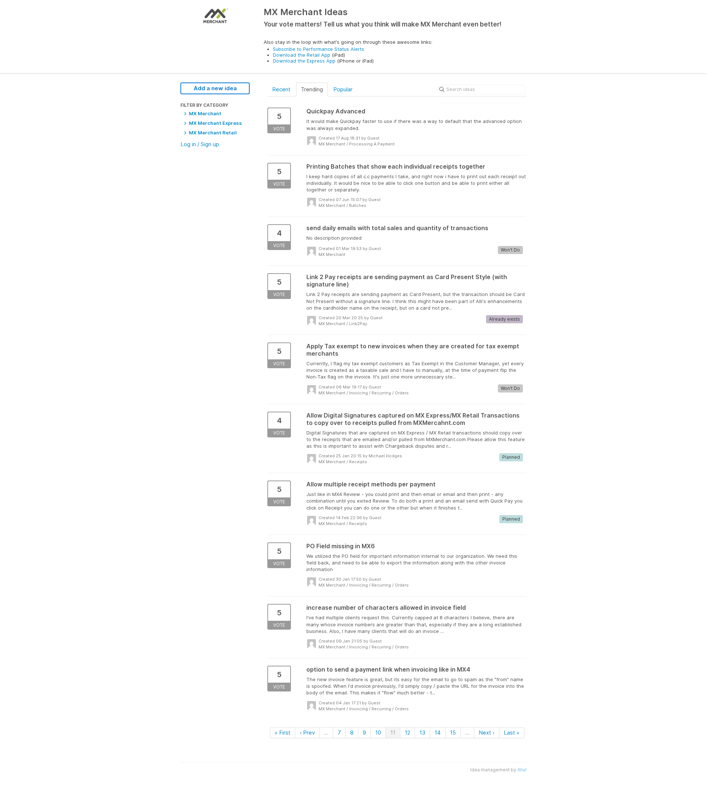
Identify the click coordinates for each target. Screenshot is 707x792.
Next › (487, 732)
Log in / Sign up (199, 144)
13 (422, 732)
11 (392, 732)
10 (378, 732)
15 (453, 732)
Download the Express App (304, 61)
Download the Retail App (301, 55)
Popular (342, 89)
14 (438, 732)
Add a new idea (215, 88)
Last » (512, 732)
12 (407, 732)
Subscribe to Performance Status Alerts (318, 49)
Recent (281, 89)
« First (283, 732)
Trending (312, 89)
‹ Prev (307, 732)
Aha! (522, 769)
